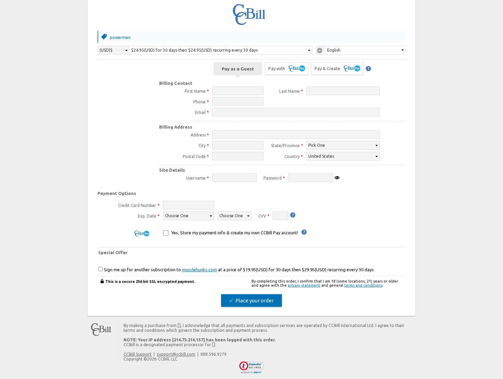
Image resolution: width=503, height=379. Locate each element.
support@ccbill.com (176, 354)
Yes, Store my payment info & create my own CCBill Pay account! (234, 232)
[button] (252, 367)
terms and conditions (363, 285)
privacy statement (304, 285)
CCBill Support (138, 354)
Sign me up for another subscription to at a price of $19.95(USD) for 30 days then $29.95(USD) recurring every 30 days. (239, 269)
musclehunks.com (199, 269)
